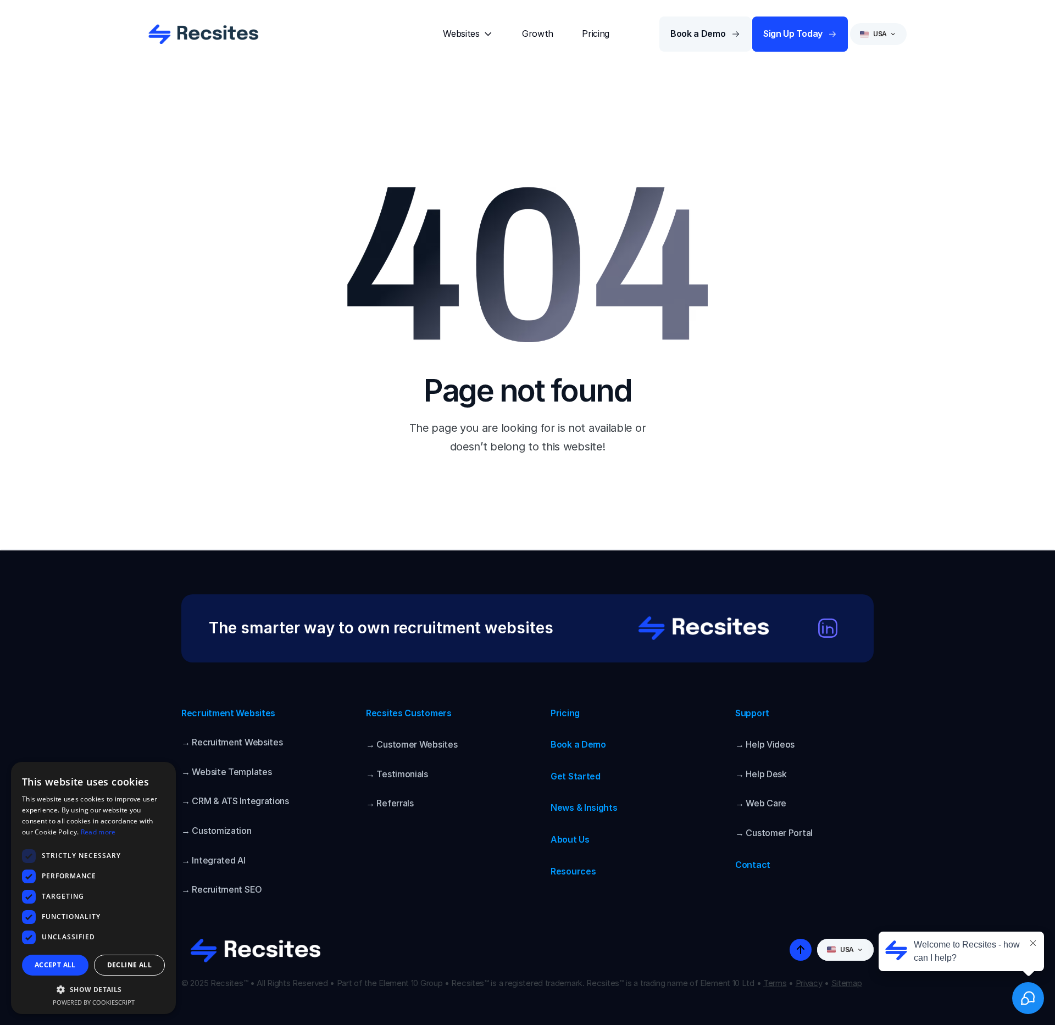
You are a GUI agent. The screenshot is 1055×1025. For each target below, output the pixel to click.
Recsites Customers (409, 713)
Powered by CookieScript (94, 1002)
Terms (775, 983)
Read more (98, 832)
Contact (752, 864)
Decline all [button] (129, 965)
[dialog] (93, 888)
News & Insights (584, 807)
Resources (573, 871)
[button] (93, 989)
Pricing (565, 713)
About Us (570, 839)
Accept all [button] (55, 965)
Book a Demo (578, 744)
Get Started (576, 776)
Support (752, 713)
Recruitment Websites (228, 713)
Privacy (809, 983)
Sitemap (846, 983)
